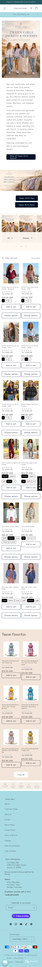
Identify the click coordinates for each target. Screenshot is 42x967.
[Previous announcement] (4, 14)
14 (14, 481)
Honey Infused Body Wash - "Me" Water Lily (11, 662)
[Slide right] (26, 246)
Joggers (12, 476)
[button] (4, 8)
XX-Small (12, 541)
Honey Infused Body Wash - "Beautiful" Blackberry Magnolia (30, 706)
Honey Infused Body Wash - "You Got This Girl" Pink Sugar (30, 662)
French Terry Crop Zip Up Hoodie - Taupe (10, 347)
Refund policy (18, 958)
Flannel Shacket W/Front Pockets (29, 405)
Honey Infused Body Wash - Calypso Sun (30, 750)
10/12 (9, 481)
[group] (11, 293)
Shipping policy (20, 962)
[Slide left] (15, 246)
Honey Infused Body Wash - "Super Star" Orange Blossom (11, 706)
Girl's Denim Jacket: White (10, 527)
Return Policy (10, 825)
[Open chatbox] (5, 962)
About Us (8, 814)
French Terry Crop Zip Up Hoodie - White (29, 347)
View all (21, 774)
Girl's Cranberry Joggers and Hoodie (11, 464)
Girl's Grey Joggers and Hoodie (29, 464)
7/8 (4, 481)
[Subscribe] (33, 907)
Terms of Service (11, 835)
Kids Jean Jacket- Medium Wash (10, 588)
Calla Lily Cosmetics (12, 846)
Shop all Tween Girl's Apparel (19, 157)
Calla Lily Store (10, 851)
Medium (11, 537)
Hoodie (5, 476)
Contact (7, 819)
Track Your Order (11, 809)
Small (4, 537)
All (8, 238)
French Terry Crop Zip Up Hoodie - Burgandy (10, 288)
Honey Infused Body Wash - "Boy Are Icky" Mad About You (11, 750)
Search (7, 804)
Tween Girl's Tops (26, 198)
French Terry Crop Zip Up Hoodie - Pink (29, 288)
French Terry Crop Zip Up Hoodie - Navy (10, 405)
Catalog (7, 840)
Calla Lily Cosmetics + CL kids (19, 955)
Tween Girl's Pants (26, 205)
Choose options (11, 315)
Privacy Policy (10, 830)
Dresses (26, 238)
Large (18, 537)
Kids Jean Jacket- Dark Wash (29, 588)
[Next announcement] (37, 14)
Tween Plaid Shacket (28, 527)
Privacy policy (8, 962)
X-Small (5, 541)
